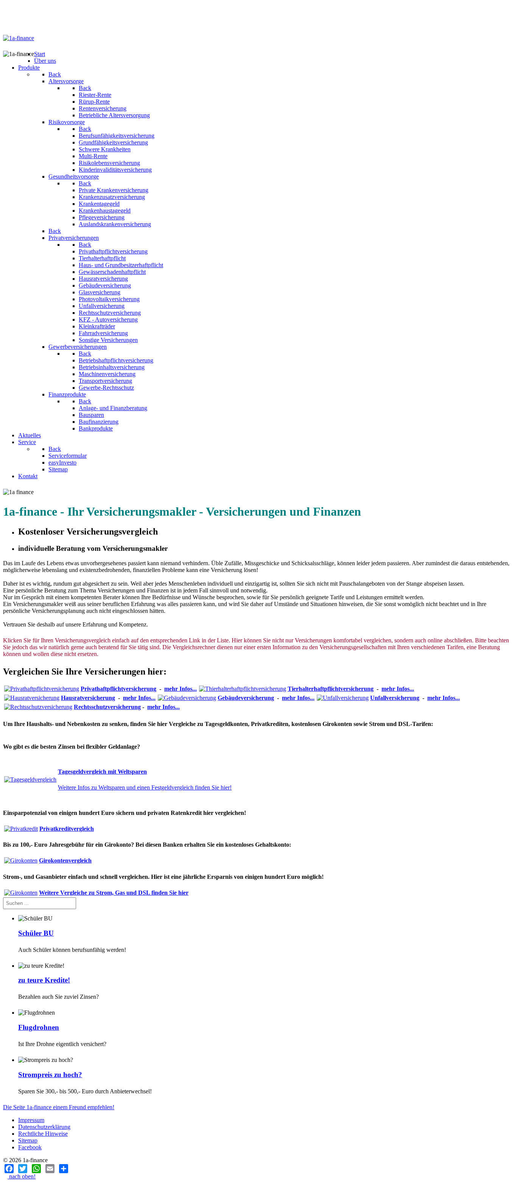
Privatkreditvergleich (66, 828)
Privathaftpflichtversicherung (118, 689)
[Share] (64, 1168)
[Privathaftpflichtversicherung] (41, 689)
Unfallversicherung (394, 698)
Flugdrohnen (38, 1027)
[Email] (50, 1168)
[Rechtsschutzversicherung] (38, 707)
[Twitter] (23, 1168)
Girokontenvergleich (65, 860)
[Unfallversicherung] (343, 698)
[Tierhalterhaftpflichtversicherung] (242, 689)
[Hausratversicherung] (31, 698)
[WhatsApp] (36, 1168)
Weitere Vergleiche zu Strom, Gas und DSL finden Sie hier (113, 892)
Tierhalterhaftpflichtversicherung (331, 689)
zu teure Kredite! (44, 980)
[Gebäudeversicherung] (187, 698)
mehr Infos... (180, 689)
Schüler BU (36, 933)
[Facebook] (9, 1168)
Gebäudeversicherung (246, 698)
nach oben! (22, 1176)
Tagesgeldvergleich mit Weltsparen (102, 771)
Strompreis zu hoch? (50, 1075)
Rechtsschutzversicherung (107, 707)
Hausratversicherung (88, 698)
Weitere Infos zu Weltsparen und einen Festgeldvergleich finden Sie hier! (145, 787)
